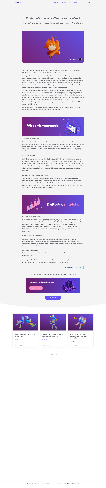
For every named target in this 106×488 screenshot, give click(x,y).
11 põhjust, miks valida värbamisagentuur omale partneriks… (79, 336)
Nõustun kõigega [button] (49, 486)
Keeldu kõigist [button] (58, 486)
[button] (69, 267)
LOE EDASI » (17, 339)
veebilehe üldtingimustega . (72, 483)
